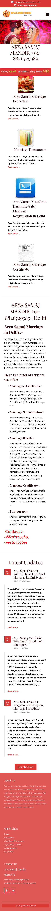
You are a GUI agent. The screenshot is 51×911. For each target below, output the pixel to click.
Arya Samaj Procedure (14, 841)
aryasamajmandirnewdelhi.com (25, 906)
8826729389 (31, 883)
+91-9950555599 (18, 883)
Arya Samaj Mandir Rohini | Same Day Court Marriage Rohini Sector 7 (29, 574)
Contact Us (8, 851)
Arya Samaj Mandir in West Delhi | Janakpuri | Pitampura (28, 641)
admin (15, 581)
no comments (25, 581)
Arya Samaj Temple (12, 844)
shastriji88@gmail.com (19, 879)
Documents (9, 837)
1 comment (24, 648)
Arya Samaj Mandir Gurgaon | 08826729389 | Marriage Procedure (28, 705)
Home (6, 834)
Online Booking (10, 848)
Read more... (14, 118)
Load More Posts (26, 767)
